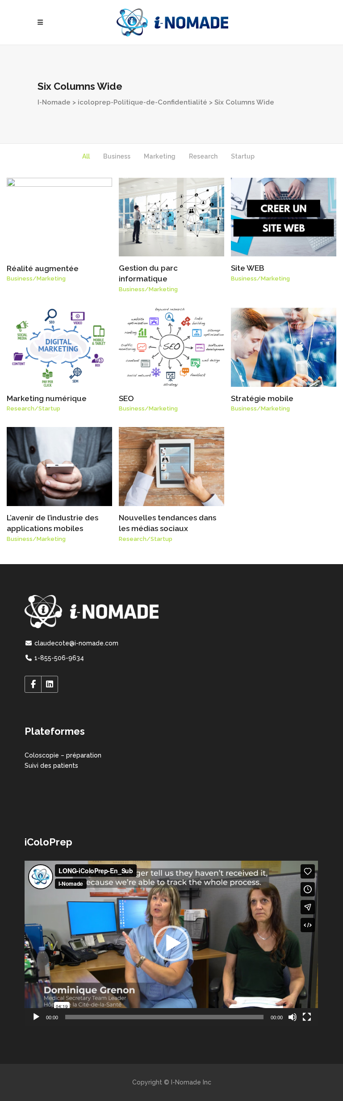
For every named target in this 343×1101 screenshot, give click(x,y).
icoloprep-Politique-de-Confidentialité (142, 102)
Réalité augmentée (43, 268)
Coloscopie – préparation (63, 755)
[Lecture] (36, 1017)
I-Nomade (54, 102)
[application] (171, 943)
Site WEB (247, 268)
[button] (171, 943)
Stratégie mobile (262, 398)
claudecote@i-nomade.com (75, 643)
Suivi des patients (51, 765)
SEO (126, 398)
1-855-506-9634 (58, 657)
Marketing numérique (47, 398)
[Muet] (292, 1017)
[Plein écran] (306, 1017)
